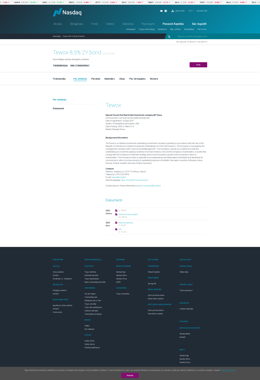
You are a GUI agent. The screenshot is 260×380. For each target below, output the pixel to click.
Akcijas (57, 23)
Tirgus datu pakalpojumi (93, 307)
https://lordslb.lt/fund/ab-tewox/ (134, 180)
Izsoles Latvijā (89, 341)
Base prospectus (125, 223)
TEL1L (246, 2)
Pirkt (198, 65)
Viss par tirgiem (90, 294)
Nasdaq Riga (120, 272)
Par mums (202, 29)
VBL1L (221, 2)
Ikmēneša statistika (91, 275)
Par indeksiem (89, 329)
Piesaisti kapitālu (154, 272)
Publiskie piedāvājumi (92, 348)
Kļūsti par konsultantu (156, 310)
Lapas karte (179, 11)
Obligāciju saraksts (59, 290)
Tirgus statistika (90, 272)
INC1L (116, 2)
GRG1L (64, 2)
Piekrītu (130, 375)
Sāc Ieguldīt (199, 23)
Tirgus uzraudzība (122, 294)
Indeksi (110, 23)
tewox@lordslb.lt (119, 177)
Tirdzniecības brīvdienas (93, 314)
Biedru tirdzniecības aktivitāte (94, 282)
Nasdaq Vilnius (121, 279)
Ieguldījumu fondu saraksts (62, 305)
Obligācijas (76, 23)
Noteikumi (162, 29)
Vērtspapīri (130, 29)
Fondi (94, 23)
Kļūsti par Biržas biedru (156, 295)
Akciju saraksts (58, 272)
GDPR (118, 282)
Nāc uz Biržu (175, 29)
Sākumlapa (56, 36)
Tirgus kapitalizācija (91, 279)
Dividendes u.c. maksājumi (62, 279)
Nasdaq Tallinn (121, 275)
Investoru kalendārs (91, 311)
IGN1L (37, 2)
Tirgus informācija (147, 29)
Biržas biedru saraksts (156, 299)
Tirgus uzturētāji (90, 304)
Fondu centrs (57, 312)
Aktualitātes (189, 29)
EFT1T (90, 2)
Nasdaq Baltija (185, 334)
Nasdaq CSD (202, 11)
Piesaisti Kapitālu (173, 23)
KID (119, 229)
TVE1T (195, 2)
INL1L (170, 2)
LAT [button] (190, 11)
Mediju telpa (184, 272)
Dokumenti (58, 108)
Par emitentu (59, 99)
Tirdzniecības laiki (90, 297)
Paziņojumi (148, 23)
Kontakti (183, 337)
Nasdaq (67, 12)
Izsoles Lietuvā (89, 344)
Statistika (127, 23)
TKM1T (143, 2)
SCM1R (10, 2)
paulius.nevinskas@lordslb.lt (148, 186)
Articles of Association (128, 214)
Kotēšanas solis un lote (92, 301)
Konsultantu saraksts (155, 314)
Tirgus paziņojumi (186, 290)
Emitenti (56, 275)
